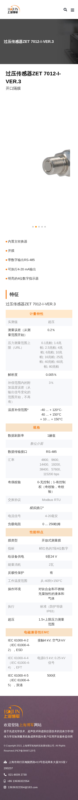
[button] (33, 227)
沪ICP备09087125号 (25, 750)
